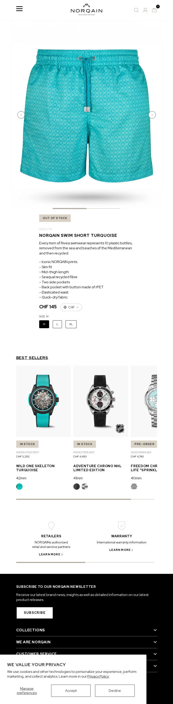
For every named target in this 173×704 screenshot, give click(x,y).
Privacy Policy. (98, 676)
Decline (115, 690)
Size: (43, 316)
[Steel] (85, 486)
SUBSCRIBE (35, 613)
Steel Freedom (134, 486)
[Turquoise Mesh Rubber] (19, 486)
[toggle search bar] (136, 10)
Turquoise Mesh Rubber (19, 486)
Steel (85, 486)
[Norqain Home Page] (86, 10)
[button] (21, 114)
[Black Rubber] (76, 486)
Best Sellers (32, 357)
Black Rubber (76, 486)
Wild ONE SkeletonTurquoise (35, 468)
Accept (71, 690)
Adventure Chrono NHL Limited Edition (97, 468)
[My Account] (145, 10)
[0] (154, 10)
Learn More (49, 554)
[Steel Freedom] (134, 486)
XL (71, 324)
